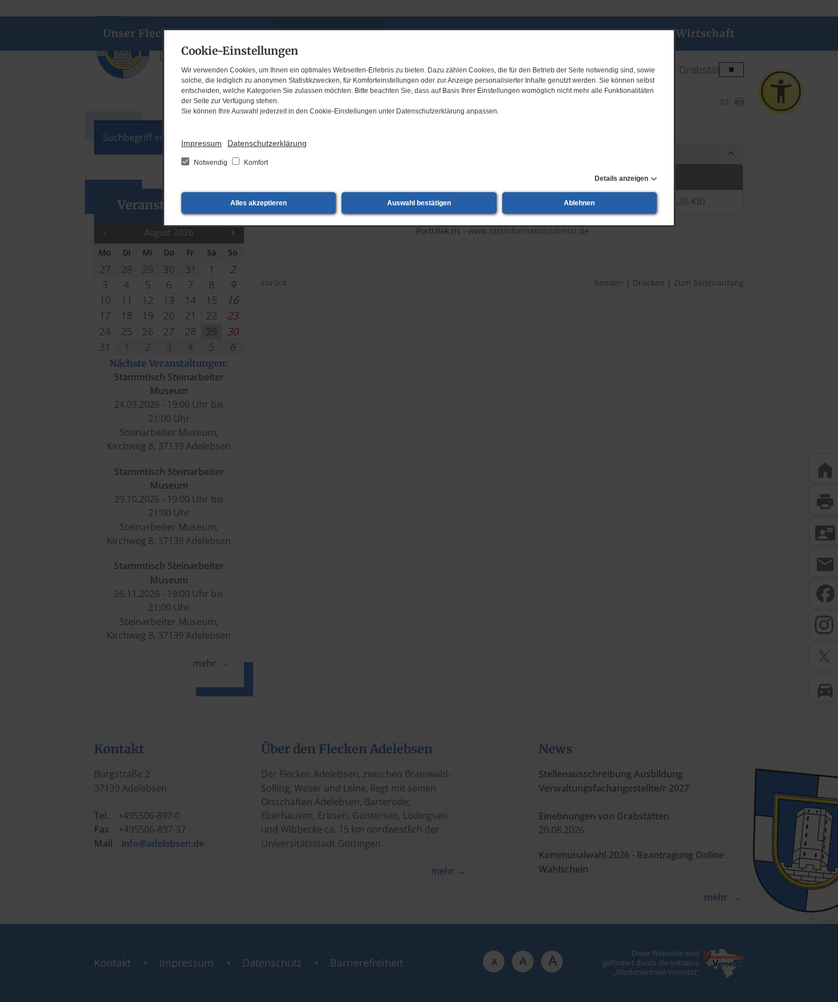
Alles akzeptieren (258, 203)
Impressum (201, 143)
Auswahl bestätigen (419, 203)
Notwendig (210, 163)
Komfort (255, 163)
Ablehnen (579, 203)
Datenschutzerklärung (267, 143)
